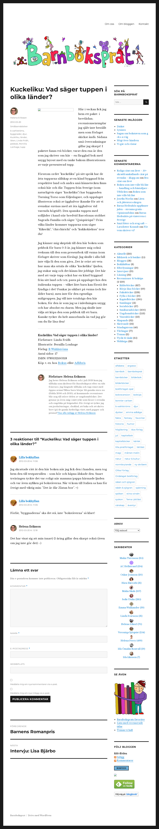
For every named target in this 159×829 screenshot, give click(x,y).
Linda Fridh (22, 140)
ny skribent (141, 464)
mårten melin (132, 452)
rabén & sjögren (123, 487)
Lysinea (121, 130)
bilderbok (136, 377)
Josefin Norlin (125, 198)
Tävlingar (122, 331)
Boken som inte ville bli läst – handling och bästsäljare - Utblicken (133, 188)
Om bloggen (126, 23)
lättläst (140, 447)
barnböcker (121, 377)
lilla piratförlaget (124, 447)
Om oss (109, 23)
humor (130, 423)
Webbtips (122, 341)
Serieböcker (126, 306)
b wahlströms (17, 130)
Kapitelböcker (128, 299)
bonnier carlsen (123, 400)
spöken (119, 493)
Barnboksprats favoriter (131, 719)
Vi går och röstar (127, 144)
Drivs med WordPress (39, 815)
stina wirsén (133, 493)
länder (23, 137)
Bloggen (121, 260)
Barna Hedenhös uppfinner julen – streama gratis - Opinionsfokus (132, 209)
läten (13, 140)
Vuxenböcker (127, 317)
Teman (121, 334)
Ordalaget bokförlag (126, 476)
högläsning (121, 429)
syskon (119, 499)
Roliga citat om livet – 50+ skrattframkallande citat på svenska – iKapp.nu (132, 174)
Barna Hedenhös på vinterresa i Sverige (131, 216)
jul (116, 435)
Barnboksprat (17, 815)
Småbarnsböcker (19, 126)
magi (118, 452)
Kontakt (144, 23)
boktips (137, 394)
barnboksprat (135, 371)
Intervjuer (123, 271)
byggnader (16, 134)
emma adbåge (134, 412)
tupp (22, 147)
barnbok (119, 371)
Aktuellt (121, 253)
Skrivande (123, 323)
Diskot (120, 126)
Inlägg (120, 757)
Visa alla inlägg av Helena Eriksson (76, 413)
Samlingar (126, 303)
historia (119, 423)
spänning (141, 487)
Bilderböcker (127, 285)
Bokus (62, 363)
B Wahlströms (58, 349)
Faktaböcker (127, 292)
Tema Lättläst (133, 499)
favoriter (140, 418)
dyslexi (119, 412)
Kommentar (18, 586)
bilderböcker (122, 383)
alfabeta (119, 365)
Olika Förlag (122, 470)
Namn (15, 633)
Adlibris (80, 363)
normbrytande (123, 464)
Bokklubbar (123, 264)
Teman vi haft (125, 730)
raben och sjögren (125, 482)
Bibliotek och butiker (129, 257)
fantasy (128, 418)
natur (118, 458)
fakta (118, 418)
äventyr (132, 505)
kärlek (137, 441)
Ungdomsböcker (129, 313)
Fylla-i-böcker (128, 296)
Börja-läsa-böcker (130, 288)
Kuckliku (14, 137)
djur (25, 134)
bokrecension (122, 394)
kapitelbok (127, 435)
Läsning (121, 274)
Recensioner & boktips (130, 278)
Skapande (122, 320)
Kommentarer (125, 760)
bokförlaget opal (124, 389)
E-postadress (20, 648)
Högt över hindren (128, 140)
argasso (131, 365)
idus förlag (137, 429)
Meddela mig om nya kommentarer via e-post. (33, 684)
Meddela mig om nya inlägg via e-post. (30, 693)
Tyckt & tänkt (124, 338)
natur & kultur (132, 458)
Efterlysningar (125, 268)
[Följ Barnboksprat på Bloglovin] (131, 794)
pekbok (14, 143)
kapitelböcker (122, 441)
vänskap (119, 505)
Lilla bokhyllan (29, 457)
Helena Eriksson (18, 117)
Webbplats (17, 664)
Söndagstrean (125, 327)
